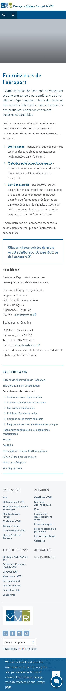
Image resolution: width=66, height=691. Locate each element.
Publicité (8, 445)
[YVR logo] (25, 616)
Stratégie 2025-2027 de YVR (15, 558)
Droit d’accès (16, 146)
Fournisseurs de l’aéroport (19, 391)
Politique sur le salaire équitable (25, 418)
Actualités (43, 550)
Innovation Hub (11, 590)
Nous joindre (45, 557)
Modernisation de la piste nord (45, 530)
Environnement (11, 580)
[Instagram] (19, 633)
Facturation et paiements (21, 407)
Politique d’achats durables (22, 413)
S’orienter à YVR (12, 521)
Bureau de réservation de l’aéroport (24, 379)
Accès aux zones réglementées (24, 396)
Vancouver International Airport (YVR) (6, 5)
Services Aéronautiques (42, 503)
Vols (5, 497)
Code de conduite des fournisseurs (30, 163)
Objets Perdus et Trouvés (12, 536)
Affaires (30, 6)
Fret (36, 509)
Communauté (10, 571)
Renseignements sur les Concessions (25, 450)
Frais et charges (43, 524)
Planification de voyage (11, 515)
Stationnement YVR (13, 501)
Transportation (11, 525)
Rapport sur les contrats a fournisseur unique (32, 424)
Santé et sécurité (18, 184)
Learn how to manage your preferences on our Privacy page (25, 682)
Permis (7, 439)
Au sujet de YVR (44, 6)
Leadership (9, 594)
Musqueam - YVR (12, 576)
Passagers (19, 6)
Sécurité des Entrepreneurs (19, 456)
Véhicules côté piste (14, 462)
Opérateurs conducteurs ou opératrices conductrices (26, 431)
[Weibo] (26, 633)
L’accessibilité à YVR (14, 530)
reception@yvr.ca (25, 345)
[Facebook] (12, 633)
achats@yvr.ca (23, 314)
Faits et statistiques (45, 536)
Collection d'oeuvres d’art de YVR (14, 566)
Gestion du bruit (12, 585)
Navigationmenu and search (8, 15)
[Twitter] (5, 633)
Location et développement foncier (43, 516)
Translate (31, 648)
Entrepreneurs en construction (21, 385)
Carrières (39, 540)
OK (56, 674)
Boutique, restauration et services (15, 508)
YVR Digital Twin (12, 468)
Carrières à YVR (15, 372)
